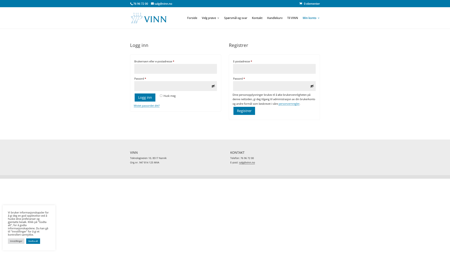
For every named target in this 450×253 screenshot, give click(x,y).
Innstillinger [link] (16, 241)
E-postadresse (247, 61)
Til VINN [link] (292, 18)
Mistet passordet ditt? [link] (147, 105)
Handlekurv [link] (275, 18)
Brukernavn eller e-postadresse (159, 61)
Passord (145, 78)
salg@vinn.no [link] (247, 162)
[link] (309, 4)
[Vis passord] (213, 86)
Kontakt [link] (257, 18)
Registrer (244, 110)
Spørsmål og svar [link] (235, 18)
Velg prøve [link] (209, 18)
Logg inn (145, 97)
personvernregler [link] (289, 103)
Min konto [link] (309, 18)
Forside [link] (192, 18)
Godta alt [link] (33, 241)
